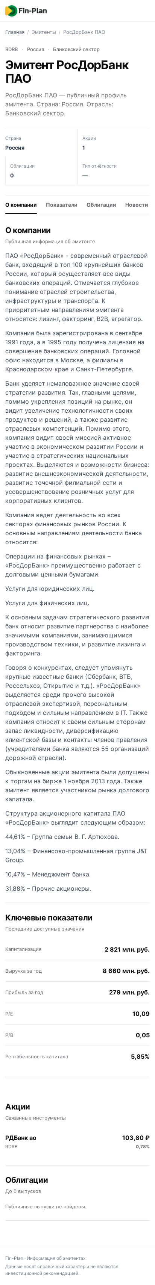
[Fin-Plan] (26, 11)
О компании (21, 204)
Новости (136, 204)
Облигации (101, 204)
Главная (14, 32)
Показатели (62, 204)
